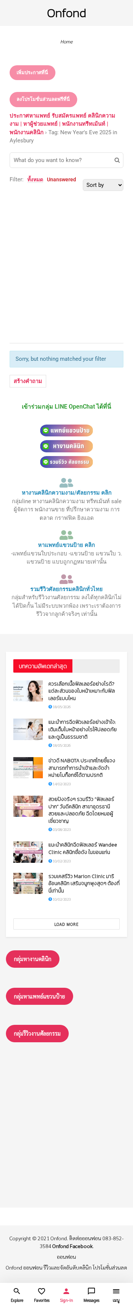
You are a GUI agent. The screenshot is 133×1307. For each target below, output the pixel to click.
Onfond (66, 13)
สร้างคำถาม (28, 381)
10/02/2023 (61, 860)
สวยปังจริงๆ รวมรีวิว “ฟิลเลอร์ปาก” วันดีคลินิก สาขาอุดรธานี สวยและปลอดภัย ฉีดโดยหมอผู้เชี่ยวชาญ (81, 810)
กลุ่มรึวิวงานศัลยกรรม (37, 1033)
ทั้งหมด (35, 179)
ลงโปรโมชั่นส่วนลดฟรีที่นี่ (43, 99)
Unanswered (61, 179)
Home (66, 41)
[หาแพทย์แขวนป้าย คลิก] (66, 535)
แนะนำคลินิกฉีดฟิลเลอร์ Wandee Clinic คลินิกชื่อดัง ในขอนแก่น (82, 848)
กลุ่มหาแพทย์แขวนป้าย (39, 996)
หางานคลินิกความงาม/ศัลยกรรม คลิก (67, 492)
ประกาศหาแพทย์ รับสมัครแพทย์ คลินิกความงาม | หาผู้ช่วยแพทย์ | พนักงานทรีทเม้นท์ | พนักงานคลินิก (62, 124)
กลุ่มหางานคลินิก (32, 958)
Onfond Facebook (72, 1245)
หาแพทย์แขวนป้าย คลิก (66, 545)
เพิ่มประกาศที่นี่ (32, 72)
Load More (66, 924)
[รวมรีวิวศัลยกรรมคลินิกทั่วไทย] (66, 579)
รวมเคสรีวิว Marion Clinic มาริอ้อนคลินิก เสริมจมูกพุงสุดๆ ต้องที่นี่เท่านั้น (84, 883)
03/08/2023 (61, 829)
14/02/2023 (61, 783)
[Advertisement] (66, 257)
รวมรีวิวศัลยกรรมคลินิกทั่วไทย (66, 589)
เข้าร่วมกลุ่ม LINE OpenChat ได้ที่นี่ (66, 406)
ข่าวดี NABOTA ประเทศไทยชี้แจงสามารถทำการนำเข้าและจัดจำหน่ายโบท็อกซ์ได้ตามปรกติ (81, 768)
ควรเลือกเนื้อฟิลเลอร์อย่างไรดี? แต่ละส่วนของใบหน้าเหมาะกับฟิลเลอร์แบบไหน (81, 691)
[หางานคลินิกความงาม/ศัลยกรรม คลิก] (66, 482)
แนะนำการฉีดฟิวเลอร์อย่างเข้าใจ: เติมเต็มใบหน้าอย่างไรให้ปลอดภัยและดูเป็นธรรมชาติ (82, 729)
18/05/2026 (61, 706)
